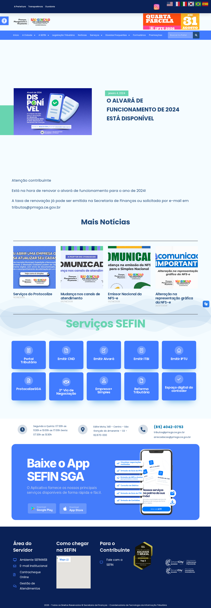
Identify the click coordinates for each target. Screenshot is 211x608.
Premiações (155, 35)
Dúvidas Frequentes (116, 35)
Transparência (35, 6)
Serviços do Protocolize (32, 294)
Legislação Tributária (63, 35)
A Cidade (27, 35)
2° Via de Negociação (66, 392)
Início (16, 35)
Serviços (94, 35)
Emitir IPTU (179, 359)
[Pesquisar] (196, 35)
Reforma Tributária (141, 390)
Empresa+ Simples (103, 390)
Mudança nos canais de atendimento (80, 296)
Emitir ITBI (141, 359)
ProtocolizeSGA (28, 389)
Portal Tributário (29, 360)
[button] (4, 21)
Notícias (82, 35)
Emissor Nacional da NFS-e (125, 296)
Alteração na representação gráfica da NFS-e (174, 298)
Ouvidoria (50, 6)
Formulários (139, 35)
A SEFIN (42, 35)
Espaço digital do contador (179, 389)
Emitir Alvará (104, 359)
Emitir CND (66, 359)
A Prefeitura (20, 6)
